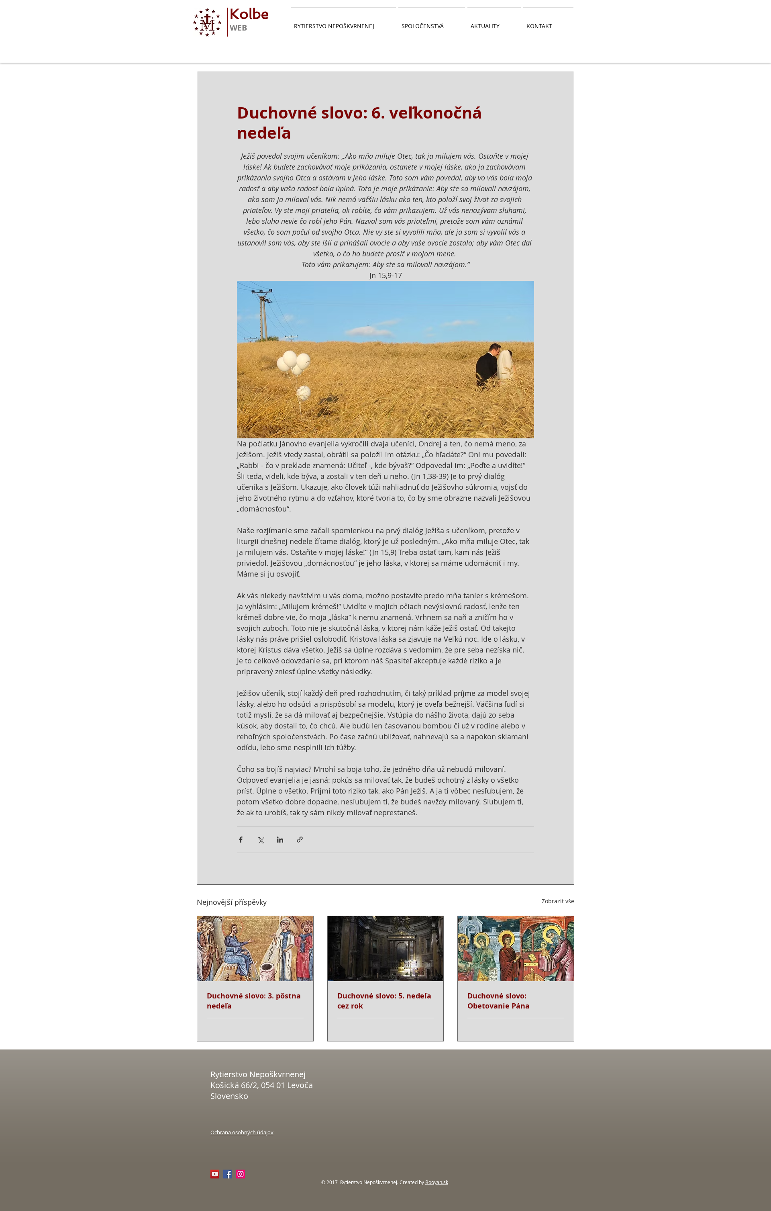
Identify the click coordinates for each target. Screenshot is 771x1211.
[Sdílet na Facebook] (241, 839)
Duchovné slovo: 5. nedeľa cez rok (384, 1001)
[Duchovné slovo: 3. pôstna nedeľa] (255, 948)
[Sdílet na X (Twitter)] (260, 839)
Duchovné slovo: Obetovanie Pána (498, 1001)
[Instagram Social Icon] (240, 1174)
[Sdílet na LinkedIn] (280, 839)
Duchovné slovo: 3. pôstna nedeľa (254, 1001)
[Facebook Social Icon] (227, 1174)
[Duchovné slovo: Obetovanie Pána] (516, 948)
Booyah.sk (436, 1182)
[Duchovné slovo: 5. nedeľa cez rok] (386, 948)
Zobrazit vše (558, 901)
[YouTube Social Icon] (214, 1174)
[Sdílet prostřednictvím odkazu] (300, 839)
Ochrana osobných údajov (241, 1132)
